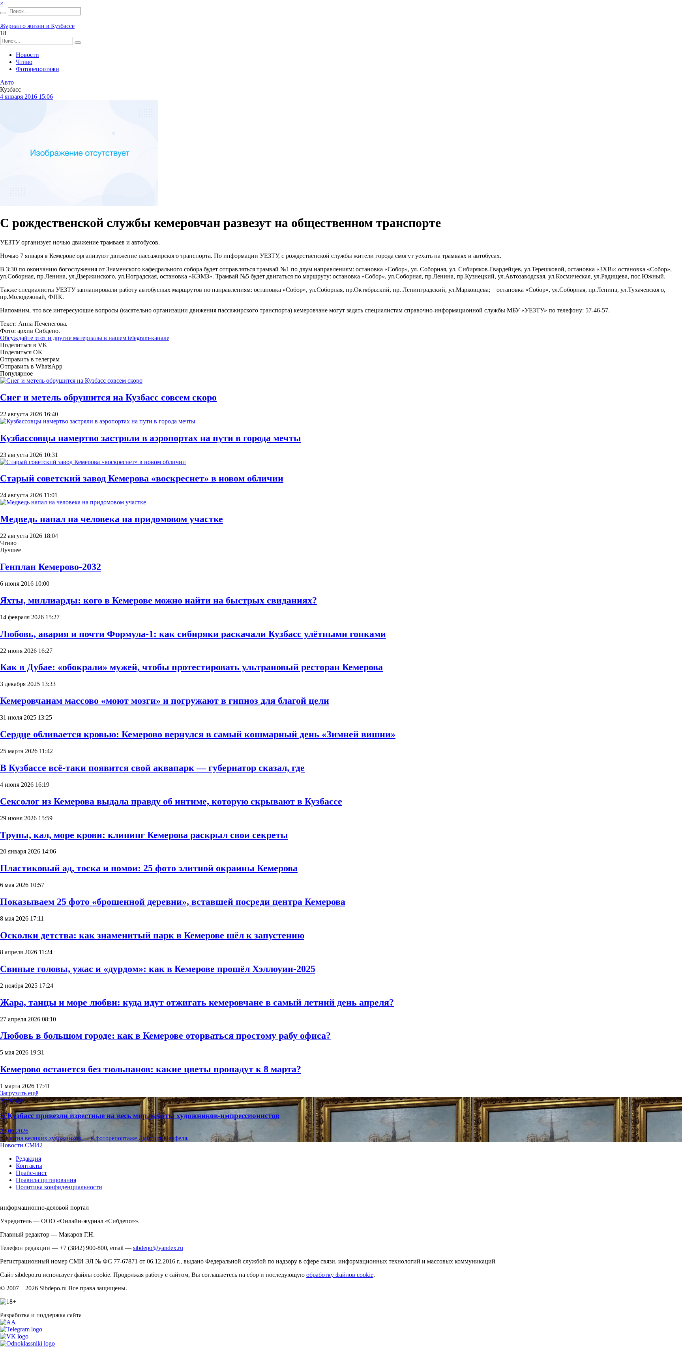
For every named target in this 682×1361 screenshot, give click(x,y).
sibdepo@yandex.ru (158, 1247)
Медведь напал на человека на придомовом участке (111, 519)
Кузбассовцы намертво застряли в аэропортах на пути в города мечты (150, 438)
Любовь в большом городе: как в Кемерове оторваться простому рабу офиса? (165, 1035)
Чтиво (24, 61)
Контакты (29, 1165)
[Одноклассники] (27, 1343)
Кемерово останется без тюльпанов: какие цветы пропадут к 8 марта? (150, 1069)
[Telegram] (21, 1329)
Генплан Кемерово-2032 (50, 567)
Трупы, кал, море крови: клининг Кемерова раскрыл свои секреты (144, 835)
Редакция (28, 1158)
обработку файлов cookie (339, 1274)
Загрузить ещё (19, 1093)
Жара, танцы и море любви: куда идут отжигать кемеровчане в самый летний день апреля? (197, 1002)
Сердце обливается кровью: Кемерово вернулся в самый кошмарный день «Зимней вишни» (197, 734)
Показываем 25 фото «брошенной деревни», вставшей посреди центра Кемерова (172, 902)
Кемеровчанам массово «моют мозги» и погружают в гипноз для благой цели (164, 701)
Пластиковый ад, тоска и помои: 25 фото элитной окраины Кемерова (149, 868)
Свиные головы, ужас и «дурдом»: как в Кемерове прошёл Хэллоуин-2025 (157, 969)
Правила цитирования (46, 1180)
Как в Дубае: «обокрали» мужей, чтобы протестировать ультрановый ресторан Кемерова (191, 667)
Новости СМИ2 (21, 1145)
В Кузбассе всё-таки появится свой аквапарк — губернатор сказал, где (152, 768)
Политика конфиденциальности (59, 1187)
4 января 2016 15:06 (26, 96)
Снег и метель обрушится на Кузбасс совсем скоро (108, 397)
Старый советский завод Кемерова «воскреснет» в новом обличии (141, 478)
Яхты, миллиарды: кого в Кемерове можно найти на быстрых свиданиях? (158, 600)
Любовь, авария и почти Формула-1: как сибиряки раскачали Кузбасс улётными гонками (193, 634)
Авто (7, 82)
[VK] (14, 1336)
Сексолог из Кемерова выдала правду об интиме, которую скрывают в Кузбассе (171, 801)
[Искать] (3, 13)
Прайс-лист (31, 1172)
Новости (27, 54)
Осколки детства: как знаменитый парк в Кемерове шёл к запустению (152, 935)
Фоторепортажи (37, 69)
